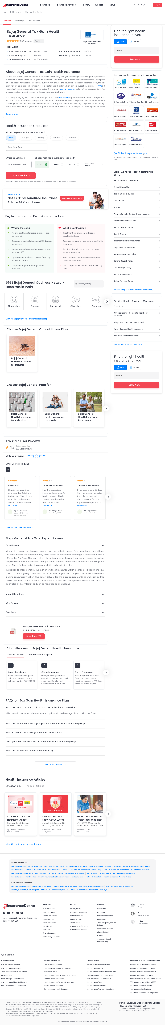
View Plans (135, 59)
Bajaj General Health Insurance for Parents (88, 417)
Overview (7, 20)
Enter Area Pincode (17, 164)
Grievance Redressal (78, 912)
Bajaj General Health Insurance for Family (54, 417)
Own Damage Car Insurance (12, 979)
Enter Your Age (15, 147)
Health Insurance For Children (23, 877)
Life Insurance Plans (94, 982)
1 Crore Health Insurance (76, 866)
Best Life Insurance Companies (99, 979)
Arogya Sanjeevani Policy (125, 254)
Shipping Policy (76, 919)
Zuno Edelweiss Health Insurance (128, 329)
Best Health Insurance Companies (57, 968)
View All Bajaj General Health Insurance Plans (133, 289)
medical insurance (67, 89)
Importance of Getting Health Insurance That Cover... (90, 818)
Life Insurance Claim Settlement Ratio (101, 972)
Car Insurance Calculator (11, 968)
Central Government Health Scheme (82, 889)
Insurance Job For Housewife (141, 986)
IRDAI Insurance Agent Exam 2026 (143, 982)
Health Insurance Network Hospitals (86, 877)
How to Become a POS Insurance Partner (145, 979)
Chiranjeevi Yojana (57, 889)
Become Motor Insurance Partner (142, 968)
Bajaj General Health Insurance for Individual (21, 417)
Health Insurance (18, 866)
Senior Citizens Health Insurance (56, 989)
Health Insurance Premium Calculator (105, 866)
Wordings (19, 20)
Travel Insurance (49, 933)
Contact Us (101, 909)
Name (119, 50)
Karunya (103, 889)
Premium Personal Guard (125, 220)
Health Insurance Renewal (22, 873)
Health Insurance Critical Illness (136, 866)
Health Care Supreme (123, 227)
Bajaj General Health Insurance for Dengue (21, 361)
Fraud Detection (76, 916)
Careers (100, 935)
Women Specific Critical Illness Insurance (132, 214)
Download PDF (33, 636)
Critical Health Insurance (54, 979)
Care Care (118, 306)
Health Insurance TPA (140, 870)
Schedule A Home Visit (72, 198)
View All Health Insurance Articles (22, 844)
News (112, 4)
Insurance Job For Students (140, 989)
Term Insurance (49, 923)
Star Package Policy (122, 267)
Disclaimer (101, 919)
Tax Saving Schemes (51, 936)
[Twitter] (21, 913)
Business (46, 930)
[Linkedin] (17, 913)
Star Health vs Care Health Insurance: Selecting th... (18, 818)
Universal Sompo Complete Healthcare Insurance (131, 314)
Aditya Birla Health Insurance (91, 886)
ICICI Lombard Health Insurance (119, 886)
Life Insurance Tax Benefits (97, 986)
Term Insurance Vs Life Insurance (100, 975)
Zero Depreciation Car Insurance (14, 972)
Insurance (45, 4)
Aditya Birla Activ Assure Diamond (129, 322)
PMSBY (44, 889)
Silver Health (119, 200)
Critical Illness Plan (122, 187)
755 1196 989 (12, 921)
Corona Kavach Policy (123, 261)
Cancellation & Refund (79, 926)
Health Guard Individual (124, 194)
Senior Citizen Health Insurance (71, 873)
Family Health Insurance (45, 873)
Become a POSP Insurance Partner (143, 965)
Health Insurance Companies (83, 870)
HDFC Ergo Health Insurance (65, 886)
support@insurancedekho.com (23, 918)
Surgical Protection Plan (124, 247)
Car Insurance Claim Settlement (14, 982)
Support (98, 4)
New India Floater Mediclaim (126, 335)
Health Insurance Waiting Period (117, 877)
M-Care (117, 207)
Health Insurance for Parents (99, 873)
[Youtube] (8, 913)
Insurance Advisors (66, 4)
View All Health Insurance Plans (127, 344)
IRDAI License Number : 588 (133, 1005)
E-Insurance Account (78, 930)
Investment (47, 926)
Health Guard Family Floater (126, 180)
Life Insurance (48, 919)
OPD (100, 86)
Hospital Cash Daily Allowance (127, 241)
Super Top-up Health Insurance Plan (113, 870)
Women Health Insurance (124, 873)
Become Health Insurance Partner (143, 972)
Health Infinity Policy (123, 274)
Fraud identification (105, 916)
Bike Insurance (49, 912)
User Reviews (34, 20)
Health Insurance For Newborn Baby (53, 877)
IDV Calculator (7, 975)
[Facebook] (4, 913)
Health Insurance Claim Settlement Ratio (28, 870)
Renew (86, 4)
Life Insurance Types (95, 968)
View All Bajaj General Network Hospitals (26, 318)
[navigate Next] (107, 301)
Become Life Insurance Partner (141, 975)
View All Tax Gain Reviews (18, 527)
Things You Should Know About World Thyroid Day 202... (53, 818)
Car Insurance (49, 909)
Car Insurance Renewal (10, 965)
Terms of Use (75, 923)
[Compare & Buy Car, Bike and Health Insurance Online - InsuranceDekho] (15, 5)
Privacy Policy (75, 909)
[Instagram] (12, 913)
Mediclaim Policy (56, 866)
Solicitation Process (105, 928)
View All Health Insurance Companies (129, 153)
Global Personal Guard (123, 281)
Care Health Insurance (41, 886)
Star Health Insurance (20, 886)
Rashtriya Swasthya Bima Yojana (25, 889)
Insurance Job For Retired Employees (144, 992)
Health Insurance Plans (37, 866)
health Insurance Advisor (58, 870)
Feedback (101, 912)
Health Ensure (120, 234)
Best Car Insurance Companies (13, 986)
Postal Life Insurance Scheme (98, 965)
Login (157, 5)
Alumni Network (103, 932)
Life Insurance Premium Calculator (100, 989)
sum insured (64, 97)
